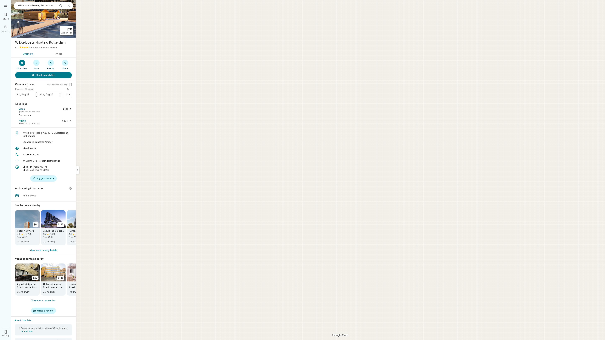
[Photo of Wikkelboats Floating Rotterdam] (43, 19)
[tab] (27, 53)
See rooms (25, 115)
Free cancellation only (57, 84)
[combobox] (37, 5)
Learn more (27, 331)
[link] (27, 227)
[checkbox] (70, 85)
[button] (43, 110)
